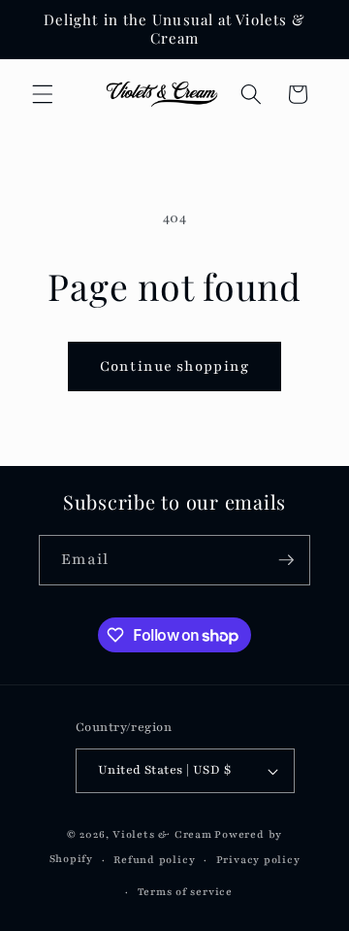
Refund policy (154, 859)
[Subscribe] (286, 560)
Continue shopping (174, 366)
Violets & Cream (162, 834)
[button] (42, 94)
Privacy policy (258, 859)
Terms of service (185, 891)
